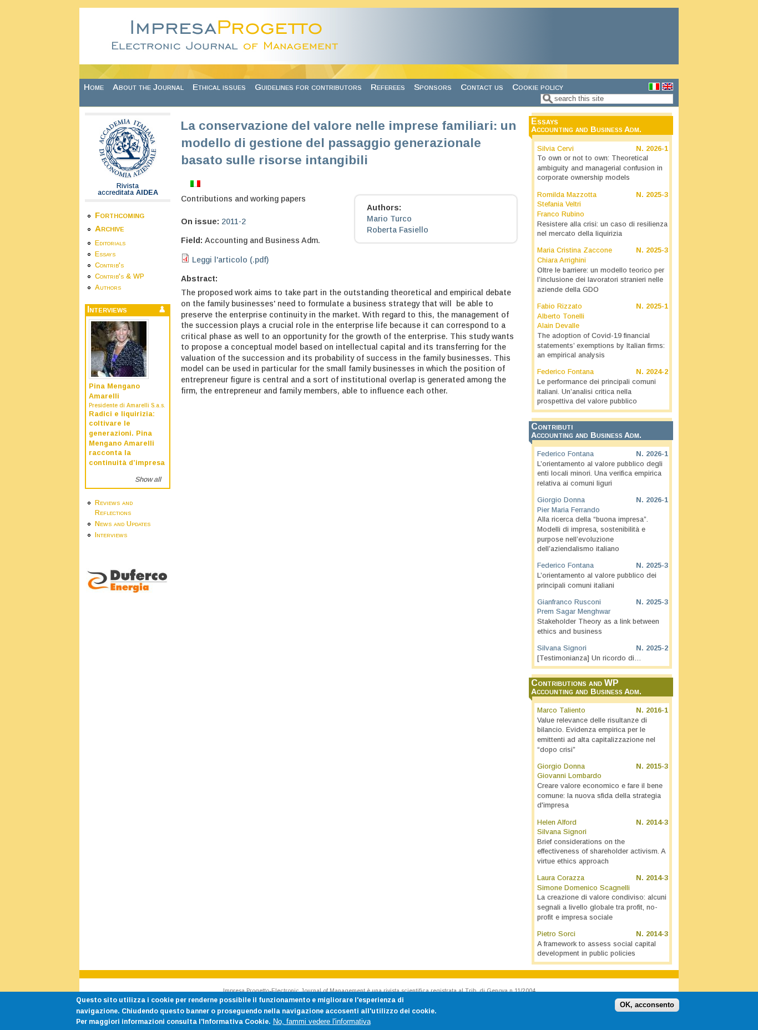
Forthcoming (119, 215)
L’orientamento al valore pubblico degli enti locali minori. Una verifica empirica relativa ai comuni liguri (600, 473)
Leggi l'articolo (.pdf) (230, 259)
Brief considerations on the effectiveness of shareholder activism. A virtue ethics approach (601, 851)
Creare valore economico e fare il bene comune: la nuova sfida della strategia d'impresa (600, 795)
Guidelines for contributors (308, 87)
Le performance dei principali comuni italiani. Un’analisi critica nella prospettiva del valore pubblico (596, 391)
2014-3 (657, 822)
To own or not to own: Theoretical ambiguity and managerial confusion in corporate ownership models (600, 167)
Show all (148, 479)
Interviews (111, 535)
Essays (105, 254)
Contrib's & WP (119, 276)
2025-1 (657, 306)
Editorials (110, 243)
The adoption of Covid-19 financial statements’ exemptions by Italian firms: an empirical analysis (601, 345)
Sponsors (433, 87)
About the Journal (148, 87)
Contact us (482, 87)
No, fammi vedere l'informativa (322, 1022)
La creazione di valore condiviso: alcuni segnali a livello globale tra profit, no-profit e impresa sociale (601, 907)
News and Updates (122, 524)
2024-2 (657, 372)
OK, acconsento (647, 1005)
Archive (109, 228)
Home (94, 87)
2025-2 (657, 648)
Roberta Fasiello (397, 229)
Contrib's (109, 265)
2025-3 (657, 195)
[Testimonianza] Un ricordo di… (589, 658)
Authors (108, 287)
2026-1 (657, 149)
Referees (388, 87)
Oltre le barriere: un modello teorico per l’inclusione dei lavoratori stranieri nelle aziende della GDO (600, 280)
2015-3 (657, 766)
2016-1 (657, 710)
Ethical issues (219, 87)
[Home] (228, 58)
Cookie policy (537, 87)
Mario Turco (389, 218)
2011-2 (233, 221)
